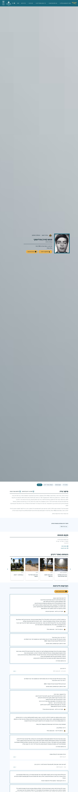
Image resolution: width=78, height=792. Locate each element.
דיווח (14, 671)
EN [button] (12, 3)
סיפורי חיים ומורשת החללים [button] (65, 3)
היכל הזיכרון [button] (23, 3)
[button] (32, 251)
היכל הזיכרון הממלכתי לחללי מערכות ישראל (62, 575)
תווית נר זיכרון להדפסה (27, 491)
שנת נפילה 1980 (63, 526)
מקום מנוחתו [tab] (58, 485)
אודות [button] (18, 3)
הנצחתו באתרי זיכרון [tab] (48, 485)
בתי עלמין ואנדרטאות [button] (53, 3)
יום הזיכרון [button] (31, 3)
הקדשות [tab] (39, 485)
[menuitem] (65, 3)
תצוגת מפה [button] (63, 546)
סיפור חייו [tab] (65, 485)
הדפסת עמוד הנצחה (14, 491)
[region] (39, 569)
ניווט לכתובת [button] (64, 548)
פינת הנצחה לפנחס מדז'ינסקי (48, 575)
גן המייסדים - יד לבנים (18, 575)
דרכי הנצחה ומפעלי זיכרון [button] (41, 3)
